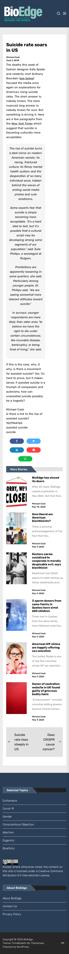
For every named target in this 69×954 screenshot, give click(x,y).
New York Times (22, 123)
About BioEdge (12, 898)
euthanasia (10, 800)
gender (7, 816)
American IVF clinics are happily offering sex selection (46, 647)
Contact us (10, 906)
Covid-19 (8, 808)
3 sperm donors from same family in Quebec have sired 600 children (46, 606)
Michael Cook (13, 57)
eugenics (8, 840)
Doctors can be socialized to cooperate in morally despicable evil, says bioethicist (46, 560)
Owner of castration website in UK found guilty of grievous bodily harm (46, 689)
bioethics (9, 848)
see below (26, 78)
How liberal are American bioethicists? (42, 517)
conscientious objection (18, 824)
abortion (8, 832)
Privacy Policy (12, 914)
